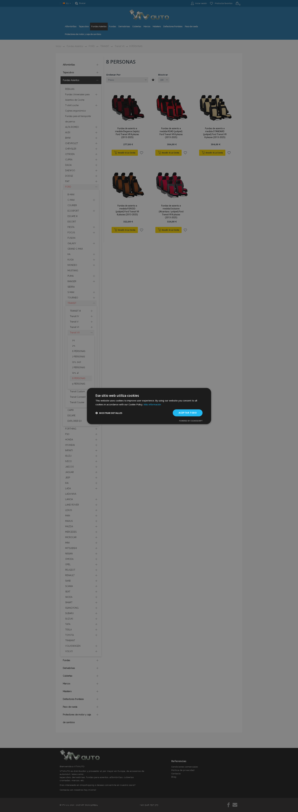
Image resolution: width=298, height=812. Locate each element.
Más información (152, 404)
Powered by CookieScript (191, 421)
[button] (108, 413)
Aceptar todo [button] (188, 412)
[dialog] (149, 406)
